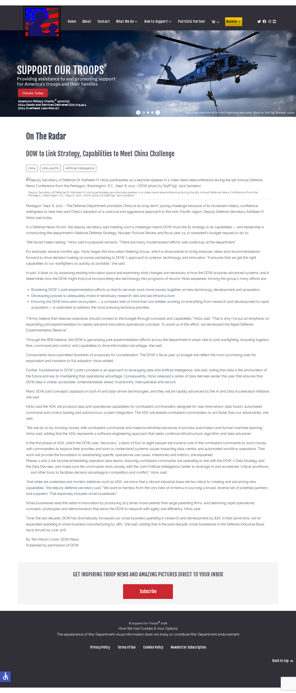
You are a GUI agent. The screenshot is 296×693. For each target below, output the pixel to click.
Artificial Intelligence (79, 168)
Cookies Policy (153, 647)
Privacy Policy (100, 647)
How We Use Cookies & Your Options (148, 628)
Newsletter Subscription (188, 647)
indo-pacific (50, 168)
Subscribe (148, 591)
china (32, 168)
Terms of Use (126, 647)
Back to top (280, 661)
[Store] (216, 22)
